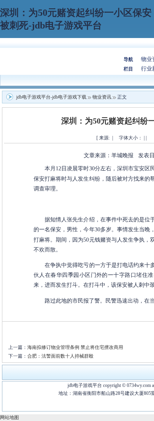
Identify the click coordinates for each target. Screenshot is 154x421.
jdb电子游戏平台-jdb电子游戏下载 (51, 97)
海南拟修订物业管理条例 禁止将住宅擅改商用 (75, 347)
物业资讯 (101, 97)
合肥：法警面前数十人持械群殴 (60, 356)
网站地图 (9, 417)
